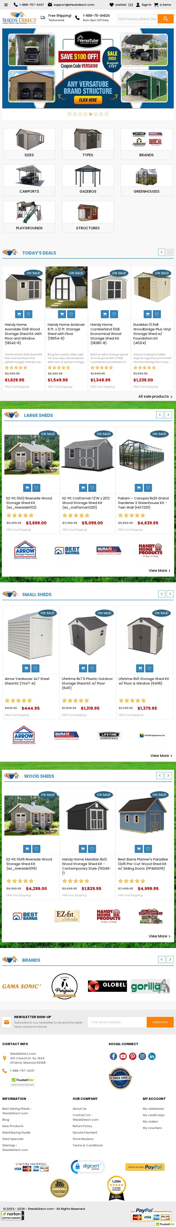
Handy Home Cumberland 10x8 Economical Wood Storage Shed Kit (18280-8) (106, 333)
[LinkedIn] (152, 1056)
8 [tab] (106, 114)
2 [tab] (74, 114)
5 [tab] (90, 114)
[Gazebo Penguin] (64, 986)
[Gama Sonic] (21, 986)
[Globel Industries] (107, 986)
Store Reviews (83, 1139)
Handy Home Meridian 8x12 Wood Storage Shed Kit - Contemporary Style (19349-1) (86, 866)
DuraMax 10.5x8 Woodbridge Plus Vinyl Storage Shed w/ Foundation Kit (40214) (152, 333)
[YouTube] (123, 1056)
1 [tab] (69, 114)
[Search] (166, 18)
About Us (79, 1108)
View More (160, 570)
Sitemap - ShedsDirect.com (15, 1147)
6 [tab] (95, 114)
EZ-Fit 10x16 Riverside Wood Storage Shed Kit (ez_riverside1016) (29, 864)
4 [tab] (85, 114)
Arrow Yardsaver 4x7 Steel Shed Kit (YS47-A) (27, 681)
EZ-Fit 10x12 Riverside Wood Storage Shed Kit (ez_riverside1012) (29, 503)
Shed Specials (12, 1139)
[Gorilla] (150, 986)
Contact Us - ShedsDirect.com (85, 1117)
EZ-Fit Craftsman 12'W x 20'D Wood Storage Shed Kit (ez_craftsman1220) (86, 503)
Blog (5, 1119)
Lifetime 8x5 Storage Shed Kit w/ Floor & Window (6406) (144, 681)
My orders (150, 1121)
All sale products (156, 396)
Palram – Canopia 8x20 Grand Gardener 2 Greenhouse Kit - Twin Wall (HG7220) (143, 503)
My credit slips (154, 1115)
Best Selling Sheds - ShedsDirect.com (17, 1110)
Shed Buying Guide (16, 1132)
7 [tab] (101, 114)
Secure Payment (85, 1132)
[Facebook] (113, 1056)
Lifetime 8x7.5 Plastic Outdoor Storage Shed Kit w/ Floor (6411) (87, 683)
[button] (12, 1215)
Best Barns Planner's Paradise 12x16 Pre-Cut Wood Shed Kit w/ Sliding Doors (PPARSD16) (143, 864)
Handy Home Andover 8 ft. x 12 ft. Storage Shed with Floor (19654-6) (66, 331)
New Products (12, 1126)
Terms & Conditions (88, 1145)
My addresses (153, 1108)
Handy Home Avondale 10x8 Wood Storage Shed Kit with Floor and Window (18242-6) (23, 333)
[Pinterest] (132, 1056)
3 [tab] (80, 114)
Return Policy (82, 1126)
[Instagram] (142, 1056)
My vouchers (152, 1128)
